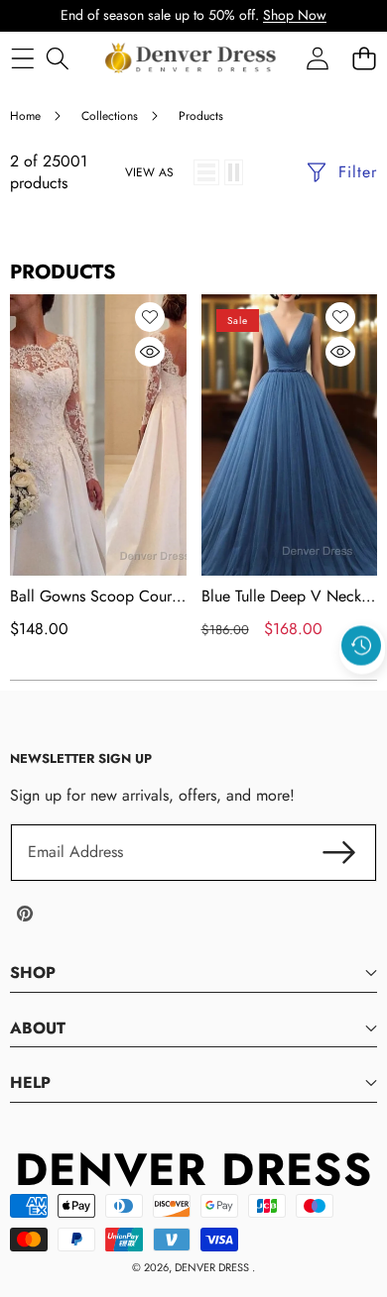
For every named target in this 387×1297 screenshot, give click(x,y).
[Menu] (22, 58)
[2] (233, 172)
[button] (362, 690)
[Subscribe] (339, 852)
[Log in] (317, 58)
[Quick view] (150, 352)
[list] (206, 172)
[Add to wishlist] (150, 317)
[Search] (57, 58)
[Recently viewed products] (361, 645)
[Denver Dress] (192, 58)
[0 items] (363, 58)
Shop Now (294, 15)
